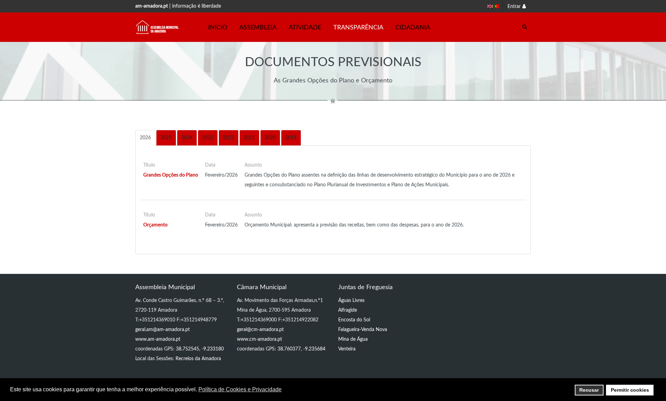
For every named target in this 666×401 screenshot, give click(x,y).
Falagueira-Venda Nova (362, 329)
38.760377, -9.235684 (301, 349)
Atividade (305, 28)
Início (217, 28)
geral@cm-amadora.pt (260, 329)
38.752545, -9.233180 (200, 349)
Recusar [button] (589, 390)
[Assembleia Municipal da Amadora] (157, 27)
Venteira (347, 349)
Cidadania (412, 28)
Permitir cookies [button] (630, 390)
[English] (490, 6)
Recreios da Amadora (198, 358)
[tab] (145, 138)
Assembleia (257, 28)
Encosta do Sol (354, 320)
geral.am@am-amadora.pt (162, 329)
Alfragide (347, 310)
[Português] (497, 6)
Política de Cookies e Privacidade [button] (240, 389)
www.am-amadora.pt (157, 339)
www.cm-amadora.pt (259, 339)
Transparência (358, 28)
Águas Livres (351, 300)
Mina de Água (353, 339)
